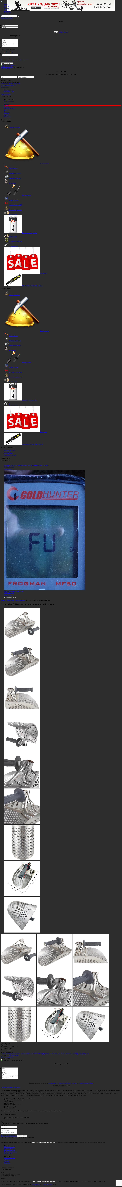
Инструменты (26, 195)
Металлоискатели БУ (15, 205)
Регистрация (4, 17)
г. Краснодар (79, 1053)
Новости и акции (9, 108)
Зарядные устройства (15, 241)
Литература (7, 452)
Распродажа (43, 273)
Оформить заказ (5, 94)
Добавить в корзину (7, 1057)
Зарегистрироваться (6, 63)
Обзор (2, 1087)
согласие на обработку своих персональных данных (14, 59)
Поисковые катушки (15, 173)
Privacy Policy (36, 1184)
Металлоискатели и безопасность (32, 285)
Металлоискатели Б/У (15, 372)
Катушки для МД (9, 1150)
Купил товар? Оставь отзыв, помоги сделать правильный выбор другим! (24, 1123)
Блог (5, 110)
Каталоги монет (13, 200)
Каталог (6, 6)
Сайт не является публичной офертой (43, 1142)
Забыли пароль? (63, 32)
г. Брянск (86, 1053)
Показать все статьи (10, 597)
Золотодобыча (44, 164)
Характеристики (10, 1087)
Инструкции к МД (10, 455)
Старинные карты (9, 450)
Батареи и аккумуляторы (29, 233)
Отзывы (6, 107)
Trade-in (6, 104)
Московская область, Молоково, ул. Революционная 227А (10, 84)
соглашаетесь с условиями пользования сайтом (13, 60)
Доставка (7, 9)
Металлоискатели (14, 127)
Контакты (7, 11)
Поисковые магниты (15, 178)
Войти (56, 32)
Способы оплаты (9, 1158)
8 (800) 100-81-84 (6, 67)
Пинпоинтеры (13, 168)
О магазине (7, 12)
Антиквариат (13, 236)
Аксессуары (12, 183)
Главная (6, 4)
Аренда (6, 115)
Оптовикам (7, 117)
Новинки (7, 105)
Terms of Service (47, 1184)
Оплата (6, 8)
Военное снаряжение (15, 210)
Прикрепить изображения (9, 1135)
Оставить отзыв (22, 1135)
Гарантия (7, 112)
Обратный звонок (18, 67)
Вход (11, 17)
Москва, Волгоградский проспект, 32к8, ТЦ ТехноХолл (18, 1053)
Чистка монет (13, 214)
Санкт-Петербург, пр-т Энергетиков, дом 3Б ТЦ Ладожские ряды (55, 1053)
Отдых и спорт (13, 246)
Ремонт (6, 113)
